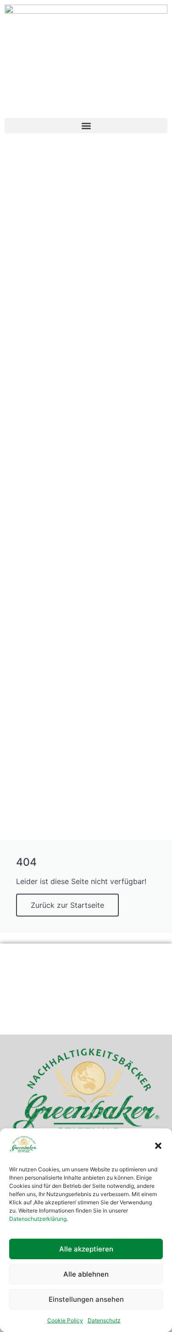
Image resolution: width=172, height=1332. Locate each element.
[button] (158, 1145)
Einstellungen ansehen (86, 1299)
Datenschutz (104, 1320)
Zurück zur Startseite (67, 905)
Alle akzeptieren (86, 1249)
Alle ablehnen (86, 1274)
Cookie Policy (65, 1320)
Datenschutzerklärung (38, 1218)
